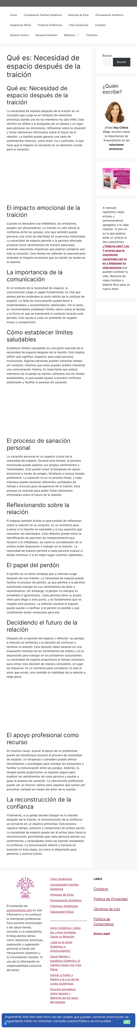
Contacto (100, 25)
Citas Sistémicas (78, 25)
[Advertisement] (46, 179)
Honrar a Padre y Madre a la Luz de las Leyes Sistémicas (64, 979)
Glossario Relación (46, 35)
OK (126, 1022)
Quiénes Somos (19, 35)
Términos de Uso (107, 909)
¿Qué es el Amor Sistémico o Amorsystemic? (61, 946)
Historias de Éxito (78, 15)
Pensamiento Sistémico (109, 15)
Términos (91, 35)
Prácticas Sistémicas (50, 25)
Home (13, 15)
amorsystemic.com (19, 910)
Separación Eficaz (20, 25)
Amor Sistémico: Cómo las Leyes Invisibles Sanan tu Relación (65, 932)
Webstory (69, 35)
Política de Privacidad (110, 899)
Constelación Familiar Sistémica (42, 15)
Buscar (107, 55)
